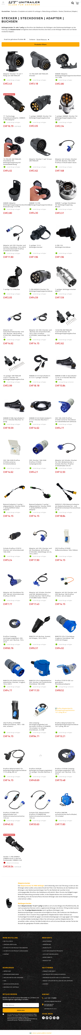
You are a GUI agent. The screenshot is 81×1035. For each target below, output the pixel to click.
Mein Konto (47, 938)
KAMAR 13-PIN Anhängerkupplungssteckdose (40, 204)
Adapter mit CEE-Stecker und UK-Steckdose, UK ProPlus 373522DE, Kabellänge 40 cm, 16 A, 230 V (40, 551)
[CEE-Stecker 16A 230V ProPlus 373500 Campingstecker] (40, 447)
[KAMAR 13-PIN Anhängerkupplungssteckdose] (40, 190)
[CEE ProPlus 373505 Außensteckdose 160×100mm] (66, 535)
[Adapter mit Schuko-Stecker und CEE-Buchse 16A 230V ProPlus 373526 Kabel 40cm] (66, 146)
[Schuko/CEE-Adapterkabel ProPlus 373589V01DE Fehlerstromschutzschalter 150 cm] (40, 800)
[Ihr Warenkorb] (77, 3)
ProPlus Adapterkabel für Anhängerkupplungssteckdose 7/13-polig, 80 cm (14, 770)
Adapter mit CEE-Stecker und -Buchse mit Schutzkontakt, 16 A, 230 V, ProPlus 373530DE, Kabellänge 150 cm (40, 333)
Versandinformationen (11, 974)
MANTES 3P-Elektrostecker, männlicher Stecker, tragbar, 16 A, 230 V (14, 682)
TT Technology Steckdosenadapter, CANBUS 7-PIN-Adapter (14, 118)
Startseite (14, 11)
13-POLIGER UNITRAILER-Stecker (39, 75)
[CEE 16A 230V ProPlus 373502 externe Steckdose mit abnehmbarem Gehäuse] (66, 405)
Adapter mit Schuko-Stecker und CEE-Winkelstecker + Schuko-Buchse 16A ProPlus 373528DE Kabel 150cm (40, 595)
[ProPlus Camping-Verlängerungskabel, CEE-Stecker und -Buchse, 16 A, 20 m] (14, 624)
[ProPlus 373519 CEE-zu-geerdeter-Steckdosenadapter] (66, 668)
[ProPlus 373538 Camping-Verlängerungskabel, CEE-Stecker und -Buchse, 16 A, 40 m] (66, 756)
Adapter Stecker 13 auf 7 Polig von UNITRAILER (13, 75)
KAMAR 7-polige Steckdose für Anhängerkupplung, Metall (65, 204)
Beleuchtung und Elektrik (49, 11)
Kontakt (6, 954)
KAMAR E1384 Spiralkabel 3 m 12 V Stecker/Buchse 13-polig (13, 419)
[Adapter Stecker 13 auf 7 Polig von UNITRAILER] (14, 61)
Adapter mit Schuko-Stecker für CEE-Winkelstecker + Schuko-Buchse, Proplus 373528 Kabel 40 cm (66, 462)
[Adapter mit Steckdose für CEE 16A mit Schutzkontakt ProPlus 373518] (14, 580)
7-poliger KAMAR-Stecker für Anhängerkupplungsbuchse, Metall (66, 118)
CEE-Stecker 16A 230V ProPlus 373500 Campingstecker (37, 462)
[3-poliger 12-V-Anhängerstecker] (40, 232)
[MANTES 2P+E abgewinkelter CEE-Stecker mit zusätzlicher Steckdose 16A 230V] (40, 668)
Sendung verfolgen (10, 944)
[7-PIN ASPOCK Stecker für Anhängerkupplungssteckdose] (40, 276)
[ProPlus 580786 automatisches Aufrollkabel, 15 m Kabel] (66, 800)
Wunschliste (47, 947)
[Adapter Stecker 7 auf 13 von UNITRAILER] (40, 146)
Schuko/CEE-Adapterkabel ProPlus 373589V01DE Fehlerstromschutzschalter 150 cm (40, 815)
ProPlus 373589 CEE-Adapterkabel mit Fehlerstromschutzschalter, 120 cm (14, 815)
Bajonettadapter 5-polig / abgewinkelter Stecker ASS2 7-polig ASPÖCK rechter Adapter (40, 507)
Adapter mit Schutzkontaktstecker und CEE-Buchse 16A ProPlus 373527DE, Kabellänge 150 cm (13, 333)
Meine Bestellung (10, 938)
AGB (5, 980)
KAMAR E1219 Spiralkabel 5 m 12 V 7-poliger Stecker (39, 377)
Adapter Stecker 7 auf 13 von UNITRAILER (40, 160)
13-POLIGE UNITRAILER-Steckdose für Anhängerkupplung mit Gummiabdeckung (12, 161)
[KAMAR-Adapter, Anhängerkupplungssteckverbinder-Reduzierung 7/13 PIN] (14, 190)
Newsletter (47, 960)
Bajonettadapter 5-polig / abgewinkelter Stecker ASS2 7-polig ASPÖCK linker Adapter (14, 507)
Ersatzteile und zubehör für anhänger (29, 11)
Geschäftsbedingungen (50, 954)
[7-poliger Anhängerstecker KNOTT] (66, 276)
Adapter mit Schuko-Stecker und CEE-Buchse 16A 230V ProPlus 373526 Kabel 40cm (66, 161)
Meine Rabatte (47, 957)
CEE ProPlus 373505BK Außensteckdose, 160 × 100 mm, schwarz (13, 724)
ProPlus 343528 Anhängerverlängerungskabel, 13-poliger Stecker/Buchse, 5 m (41, 771)
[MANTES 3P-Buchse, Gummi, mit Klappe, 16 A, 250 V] (40, 624)
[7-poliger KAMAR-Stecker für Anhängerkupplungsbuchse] (40, 103)
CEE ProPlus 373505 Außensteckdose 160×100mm (66, 549)
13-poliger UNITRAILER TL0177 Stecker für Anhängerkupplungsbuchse (13, 377)
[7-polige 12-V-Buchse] (14, 276)
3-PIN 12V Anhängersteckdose (62, 246)
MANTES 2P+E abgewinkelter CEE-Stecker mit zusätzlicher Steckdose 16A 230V (40, 682)
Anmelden (21, 1010)
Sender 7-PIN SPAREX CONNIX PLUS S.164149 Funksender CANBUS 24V (12, 858)
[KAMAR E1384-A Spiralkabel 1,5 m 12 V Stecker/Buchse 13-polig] (66, 363)
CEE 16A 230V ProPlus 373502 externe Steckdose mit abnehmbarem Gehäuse (65, 419)
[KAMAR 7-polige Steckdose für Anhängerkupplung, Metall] (66, 190)
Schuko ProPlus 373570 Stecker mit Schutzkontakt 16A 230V (13, 550)
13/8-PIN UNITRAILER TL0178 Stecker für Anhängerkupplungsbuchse (65, 332)
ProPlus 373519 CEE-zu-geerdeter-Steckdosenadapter (64, 682)
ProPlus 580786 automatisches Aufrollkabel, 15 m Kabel (66, 814)
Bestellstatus (8, 941)
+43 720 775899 (50, 998)
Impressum (7, 971)
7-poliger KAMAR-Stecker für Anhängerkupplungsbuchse (40, 117)
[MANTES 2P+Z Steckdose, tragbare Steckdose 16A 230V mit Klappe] (66, 624)
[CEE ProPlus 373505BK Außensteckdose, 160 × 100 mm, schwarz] (14, 710)
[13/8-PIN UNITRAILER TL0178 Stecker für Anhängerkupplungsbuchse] (66, 317)
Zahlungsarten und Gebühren (13, 977)
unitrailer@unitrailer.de (52, 1001)
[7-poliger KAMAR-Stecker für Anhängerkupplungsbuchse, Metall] (66, 103)
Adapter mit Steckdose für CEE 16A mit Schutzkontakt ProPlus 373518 (13, 594)
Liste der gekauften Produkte (53, 951)
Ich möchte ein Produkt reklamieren (16, 947)
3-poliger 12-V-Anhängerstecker (36, 246)
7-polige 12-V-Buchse (11, 289)
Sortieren (32, 39)
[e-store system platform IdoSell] (40, 1033)
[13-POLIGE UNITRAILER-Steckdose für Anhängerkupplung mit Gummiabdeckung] (14, 146)
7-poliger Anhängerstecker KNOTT (65, 290)
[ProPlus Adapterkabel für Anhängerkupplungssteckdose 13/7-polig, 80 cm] (66, 710)
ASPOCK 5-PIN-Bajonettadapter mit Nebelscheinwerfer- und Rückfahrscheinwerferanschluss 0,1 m (67, 507)
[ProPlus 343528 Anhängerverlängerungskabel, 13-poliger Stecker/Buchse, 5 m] (40, 756)
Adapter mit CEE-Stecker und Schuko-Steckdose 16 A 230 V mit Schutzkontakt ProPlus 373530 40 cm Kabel (14, 248)
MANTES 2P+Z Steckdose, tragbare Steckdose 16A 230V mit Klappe (65, 638)
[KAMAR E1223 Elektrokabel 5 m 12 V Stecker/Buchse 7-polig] (40, 405)
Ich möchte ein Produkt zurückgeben (16, 951)
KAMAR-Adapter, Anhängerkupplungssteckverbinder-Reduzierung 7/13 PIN (17, 204)
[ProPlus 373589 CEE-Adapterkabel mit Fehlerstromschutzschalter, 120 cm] (14, 800)
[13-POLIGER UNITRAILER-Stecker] (40, 61)
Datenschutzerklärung (11, 984)
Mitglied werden (10, 994)
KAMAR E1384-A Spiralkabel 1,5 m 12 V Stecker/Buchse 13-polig (65, 377)
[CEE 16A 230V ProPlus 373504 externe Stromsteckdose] (14, 447)
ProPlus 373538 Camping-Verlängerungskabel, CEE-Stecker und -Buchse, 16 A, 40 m (65, 771)
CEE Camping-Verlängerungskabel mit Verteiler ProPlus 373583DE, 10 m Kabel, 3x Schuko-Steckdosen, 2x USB (40, 726)
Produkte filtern (40, 44)
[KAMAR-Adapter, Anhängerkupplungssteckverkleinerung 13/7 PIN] (66, 61)
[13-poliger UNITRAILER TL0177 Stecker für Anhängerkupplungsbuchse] (14, 363)
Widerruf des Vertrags (11, 987)
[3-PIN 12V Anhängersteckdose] (66, 232)
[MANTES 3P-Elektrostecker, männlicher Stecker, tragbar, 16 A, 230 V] (14, 668)
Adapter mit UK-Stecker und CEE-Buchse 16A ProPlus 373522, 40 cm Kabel (66, 594)
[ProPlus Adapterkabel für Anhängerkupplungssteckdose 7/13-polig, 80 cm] (14, 756)
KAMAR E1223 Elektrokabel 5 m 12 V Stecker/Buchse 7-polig (40, 419)
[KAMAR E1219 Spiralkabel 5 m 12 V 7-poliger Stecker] (40, 363)
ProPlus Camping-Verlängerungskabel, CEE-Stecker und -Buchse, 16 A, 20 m (13, 639)
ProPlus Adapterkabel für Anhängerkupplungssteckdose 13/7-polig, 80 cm (66, 724)
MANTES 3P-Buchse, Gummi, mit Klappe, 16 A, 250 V (40, 637)
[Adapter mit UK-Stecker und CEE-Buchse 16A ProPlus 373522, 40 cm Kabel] (66, 580)
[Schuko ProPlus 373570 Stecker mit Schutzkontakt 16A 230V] (14, 535)
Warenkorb (47, 944)
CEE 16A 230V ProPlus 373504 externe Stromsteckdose (11, 462)
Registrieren (47, 941)
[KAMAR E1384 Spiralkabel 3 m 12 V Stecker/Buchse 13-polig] (14, 405)
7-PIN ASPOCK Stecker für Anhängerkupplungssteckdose (40, 290)
